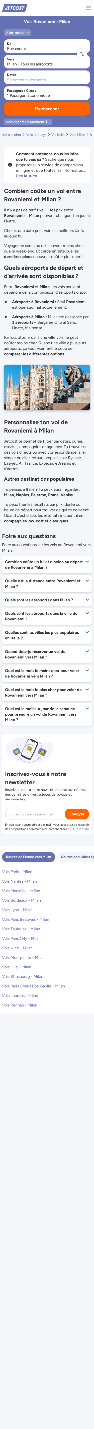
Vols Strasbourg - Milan (22, 976)
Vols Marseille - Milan (21, 890)
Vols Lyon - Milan (17, 909)
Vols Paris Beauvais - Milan (25, 919)
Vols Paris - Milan (17, 871)
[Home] (15, 7)
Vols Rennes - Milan (19, 1005)
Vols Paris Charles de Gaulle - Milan (33, 986)
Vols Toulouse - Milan (21, 929)
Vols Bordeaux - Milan (21, 900)
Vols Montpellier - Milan (23, 957)
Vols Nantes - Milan (19, 881)
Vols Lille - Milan (16, 967)
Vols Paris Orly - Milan (21, 938)
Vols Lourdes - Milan (20, 995)
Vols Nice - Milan (17, 948)
